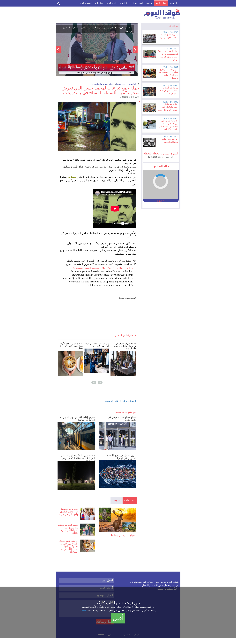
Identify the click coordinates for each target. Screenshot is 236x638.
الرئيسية (173, 3)
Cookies (84, 611)
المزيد (160, 200)
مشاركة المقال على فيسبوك (120, 401)
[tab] (161, 37)
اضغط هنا (72, 177)
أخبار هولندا (121, 84)
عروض (149, 3)
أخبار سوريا (138, 3)
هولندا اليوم (161, 3)
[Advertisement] (96, 316)
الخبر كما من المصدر (125, 335)
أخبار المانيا (124, 3)
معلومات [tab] (129, 500)
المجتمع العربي (85, 3)
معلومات (99, 3)
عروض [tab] (116, 500)
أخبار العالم (111, 3)
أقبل (118, 618)
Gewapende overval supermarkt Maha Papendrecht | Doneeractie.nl (103, 268)
